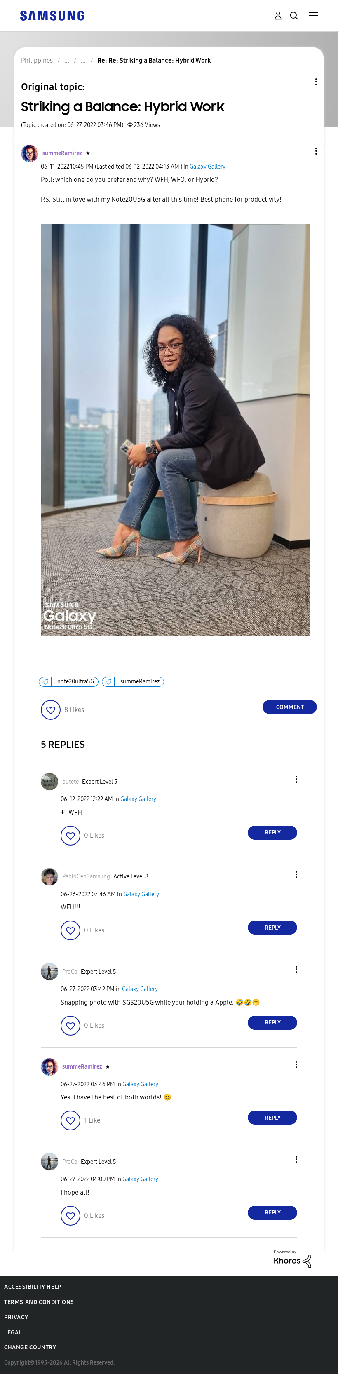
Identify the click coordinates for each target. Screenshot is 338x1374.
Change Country (30, 1347)
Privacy (16, 1317)
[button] (302, 151)
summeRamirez (140, 681)
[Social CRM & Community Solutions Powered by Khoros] (292, 1258)
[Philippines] (52, 15)
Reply (273, 832)
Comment (290, 707)
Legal (13, 1332)
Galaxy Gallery (207, 166)
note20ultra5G (75, 681)
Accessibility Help (32, 1286)
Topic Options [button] (302, 81)
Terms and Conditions (39, 1302)
